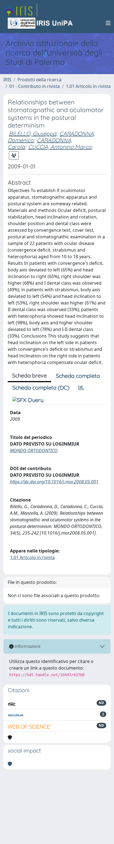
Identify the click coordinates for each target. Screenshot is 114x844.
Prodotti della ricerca (39, 80)
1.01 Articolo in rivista (88, 86)
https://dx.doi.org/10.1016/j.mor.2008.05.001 (54, 482)
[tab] (81, 387)
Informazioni (27, 646)
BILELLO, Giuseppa (32, 133)
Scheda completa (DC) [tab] (40, 387)
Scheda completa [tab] (78, 375)
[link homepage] (20, 10)
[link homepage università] (40, 23)
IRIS (7, 80)
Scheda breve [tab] (29, 375)
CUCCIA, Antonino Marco (59, 146)
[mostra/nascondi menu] (108, 23)
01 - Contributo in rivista (34, 86)
